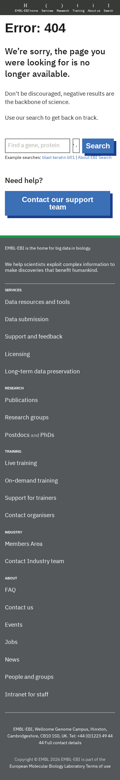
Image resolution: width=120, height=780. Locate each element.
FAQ (10, 590)
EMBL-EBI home (26, 10)
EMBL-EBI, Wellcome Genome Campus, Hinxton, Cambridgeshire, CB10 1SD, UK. (57, 732)
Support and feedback (33, 337)
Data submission (27, 319)
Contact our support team (57, 203)
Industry (13, 532)
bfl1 (71, 158)
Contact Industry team (34, 561)
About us (94, 10)
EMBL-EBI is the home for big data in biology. (48, 248)
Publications (21, 400)
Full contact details (63, 743)
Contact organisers (29, 515)
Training (78, 10)
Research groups (27, 418)
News (12, 660)
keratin (59, 158)
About (11, 578)
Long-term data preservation (42, 372)
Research (63, 10)
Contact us (19, 608)
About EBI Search (95, 158)
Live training (21, 463)
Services (47, 10)
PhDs (47, 435)
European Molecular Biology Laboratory (47, 766)
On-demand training (31, 481)
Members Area (23, 544)
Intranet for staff (26, 695)
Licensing (17, 354)
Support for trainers (30, 498)
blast (47, 158)
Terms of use (98, 766)
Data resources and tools (37, 302)
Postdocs (17, 435)
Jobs (11, 642)
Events (13, 625)
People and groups (29, 677)
